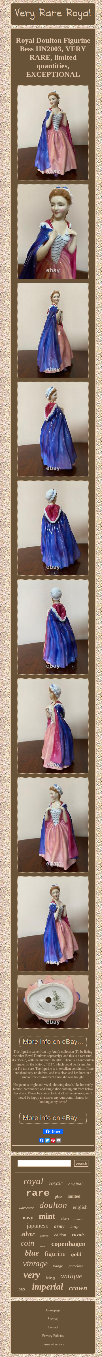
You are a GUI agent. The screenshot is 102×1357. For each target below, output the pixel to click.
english (80, 1207)
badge (58, 1266)
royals (78, 1234)
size (22, 1289)
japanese (37, 1225)
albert (65, 1218)
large (74, 1226)
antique (71, 1276)
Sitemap (53, 1319)
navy (28, 1217)
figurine (54, 1253)
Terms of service (53, 1344)
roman (79, 1219)
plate (58, 1197)
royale (56, 1182)
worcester (26, 1208)
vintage (35, 1263)
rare (38, 1193)
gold (76, 1254)
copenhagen (68, 1243)
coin (27, 1243)
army (59, 1226)
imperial (47, 1286)
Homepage (53, 1310)
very (32, 1274)
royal (33, 1181)
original (75, 1184)
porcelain (76, 1266)
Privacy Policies (53, 1336)
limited (73, 1196)
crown (78, 1288)
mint (47, 1215)
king (50, 1278)
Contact (53, 1327)
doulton (53, 1205)
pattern (44, 1235)
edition (60, 1235)
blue (32, 1253)
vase (43, 1246)
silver (28, 1233)
